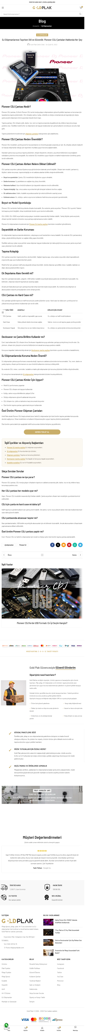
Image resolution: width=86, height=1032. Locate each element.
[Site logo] (42, 7)
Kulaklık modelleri (13, 462)
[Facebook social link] (52, 545)
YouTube (60, 976)
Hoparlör (5, 985)
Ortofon (4, 964)
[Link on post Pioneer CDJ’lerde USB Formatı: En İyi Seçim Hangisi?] (42, 593)
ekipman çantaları (31, 134)
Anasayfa (36, 26)
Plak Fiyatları (6, 968)
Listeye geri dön (42, 555)
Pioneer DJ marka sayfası (38, 224)
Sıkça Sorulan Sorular (36, 993)
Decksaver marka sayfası (40, 350)
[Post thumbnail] (48, 922)
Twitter (59, 972)
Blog (58, 985)
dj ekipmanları (9, 545)
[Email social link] (63, 545)
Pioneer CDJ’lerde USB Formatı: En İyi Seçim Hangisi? (42, 623)
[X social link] (58, 545)
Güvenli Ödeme (34, 972)
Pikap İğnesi (6, 976)
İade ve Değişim (34, 985)
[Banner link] (42, 795)
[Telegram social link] (80, 545)
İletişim (31, 1001)
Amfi (3, 989)
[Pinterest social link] (69, 545)
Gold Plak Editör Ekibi (37, 44)
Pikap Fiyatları (6, 972)
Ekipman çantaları (13, 455)
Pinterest (60, 981)
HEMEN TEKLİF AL (42, 432)
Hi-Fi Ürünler (6, 993)
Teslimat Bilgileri (35, 981)
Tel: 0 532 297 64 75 (10, 944)
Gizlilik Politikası (34, 968)
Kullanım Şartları (35, 976)
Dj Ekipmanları (46, 26)
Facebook (60, 968)
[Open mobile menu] (3, 7)
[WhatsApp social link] (75, 545)
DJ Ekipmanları (7, 997)
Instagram (60, 964)
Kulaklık (4, 981)
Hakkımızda (33, 989)
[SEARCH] (80, 14)
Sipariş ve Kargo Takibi (37, 997)
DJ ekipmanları (28, 374)
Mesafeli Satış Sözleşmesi (38, 964)
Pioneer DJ (22, 545)
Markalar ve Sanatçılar (9, 1001)
